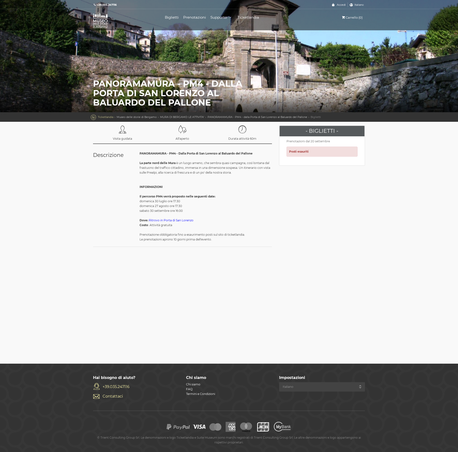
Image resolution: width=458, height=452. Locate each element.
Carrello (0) (354, 17)
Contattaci (113, 396)
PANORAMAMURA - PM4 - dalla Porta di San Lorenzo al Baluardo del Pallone (257, 117)
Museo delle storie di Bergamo (137, 117)
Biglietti (172, 17)
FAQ (189, 389)
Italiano (359, 4)
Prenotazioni (194, 17)
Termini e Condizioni (200, 394)
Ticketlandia (248, 17)
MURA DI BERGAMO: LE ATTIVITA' (182, 117)
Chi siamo (193, 384)
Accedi (341, 4)
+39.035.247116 (116, 386)
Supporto (219, 17)
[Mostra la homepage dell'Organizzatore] (123, 20)
